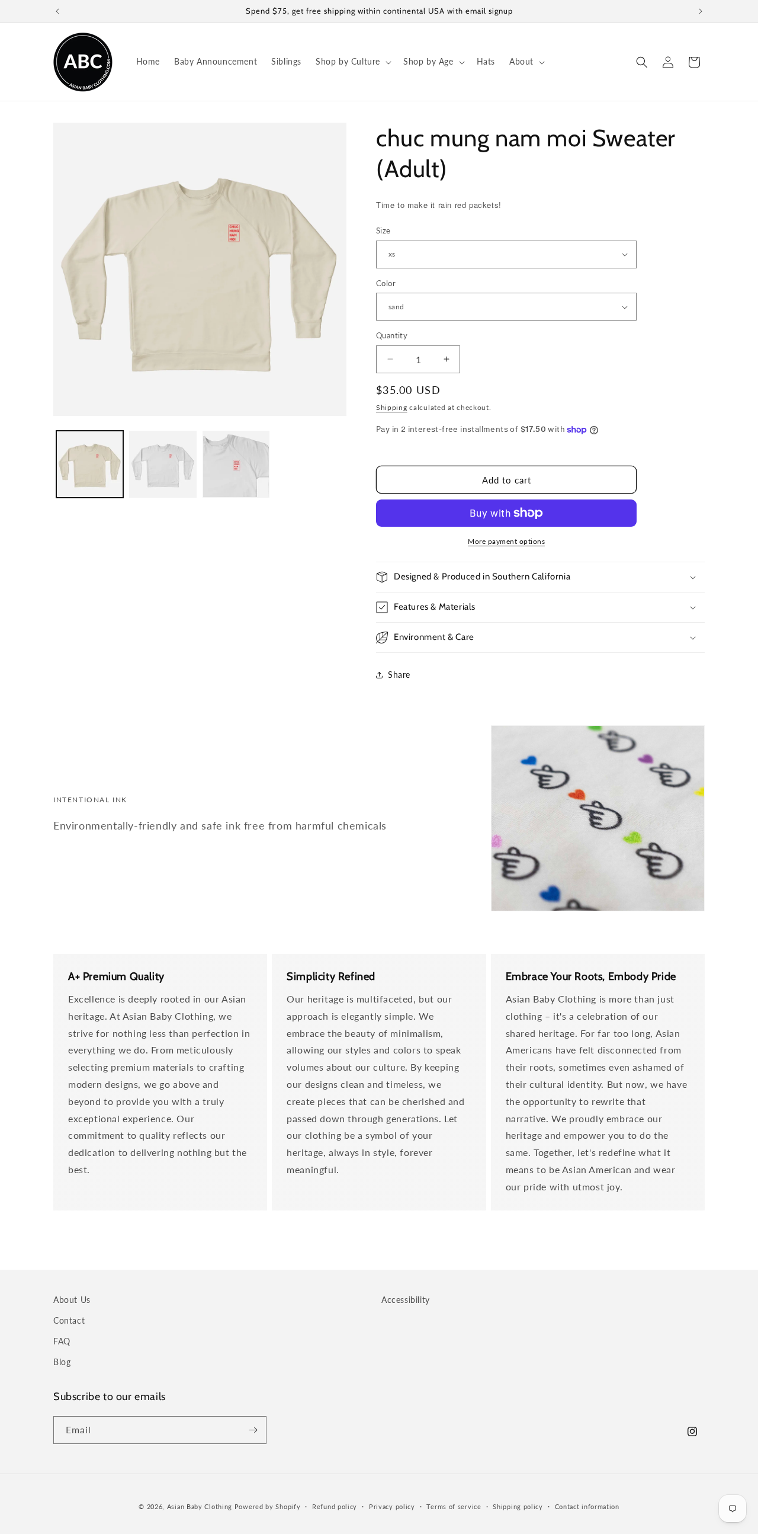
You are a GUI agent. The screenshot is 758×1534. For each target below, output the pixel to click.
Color (386, 283)
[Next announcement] (701, 11)
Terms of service (453, 1506)
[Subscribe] (253, 1430)
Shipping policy (518, 1506)
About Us (72, 1300)
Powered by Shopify (268, 1506)
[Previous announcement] (57, 11)
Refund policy (334, 1506)
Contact (69, 1320)
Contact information (587, 1506)
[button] (352, 61)
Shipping (391, 407)
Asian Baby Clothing (199, 1506)
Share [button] (399, 675)
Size (383, 230)
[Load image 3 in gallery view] (236, 464)
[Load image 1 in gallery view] (89, 464)
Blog (61, 1362)
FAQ (61, 1341)
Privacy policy (392, 1506)
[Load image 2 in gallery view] (162, 464)
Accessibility (405, 1300)
